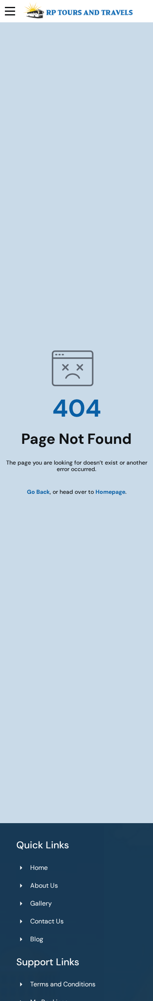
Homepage (110, 491)
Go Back (38, 491)
